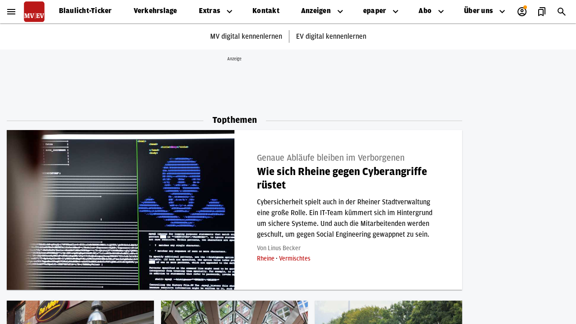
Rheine (266, 259)
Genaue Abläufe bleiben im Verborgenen (331, 157)
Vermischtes (294, 259)
